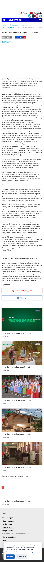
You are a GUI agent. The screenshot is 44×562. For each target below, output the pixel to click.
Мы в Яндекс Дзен (24, 290)
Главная (4, 25)
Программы (14, 25)
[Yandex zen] (33, 16)
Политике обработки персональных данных (21, 552)
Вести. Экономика (8, 27)
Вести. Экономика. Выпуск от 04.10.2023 (17, 367)
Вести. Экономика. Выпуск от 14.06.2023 (17, 434)
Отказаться (21, 556)
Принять (10, 556)
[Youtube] (36, 16)
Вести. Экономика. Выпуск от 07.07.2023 (17, 401)
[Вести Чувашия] (12, 20)
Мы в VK (23, 298)
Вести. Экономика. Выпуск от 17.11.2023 (17, 333)
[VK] (40, 16)
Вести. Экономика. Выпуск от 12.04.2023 (17, 467)
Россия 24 (24, 25)
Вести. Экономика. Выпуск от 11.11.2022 (17, 501)
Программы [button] (7, 42)
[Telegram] (29, 16)
